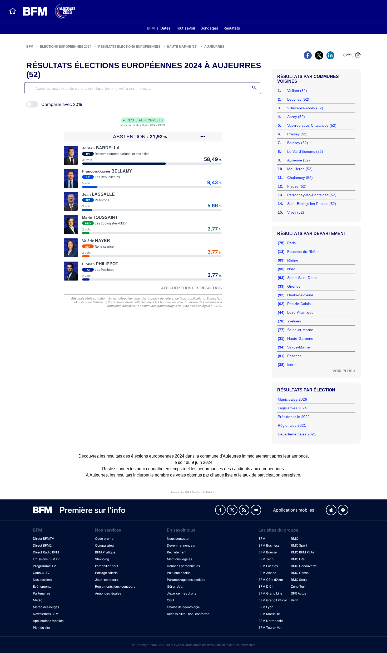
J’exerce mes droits (181, 593)
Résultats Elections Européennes (129, 46)
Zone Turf (298, 586)
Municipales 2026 (292, 399)
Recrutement (176, 552)
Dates (165, 28)
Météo (37, 600)
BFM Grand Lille (270, 593)
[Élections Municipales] (46, 11)
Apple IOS (331, 510)
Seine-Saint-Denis (302, 278)
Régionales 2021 (292, 425)
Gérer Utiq (174, 586)
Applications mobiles (48, 621)
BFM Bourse (268, 552)
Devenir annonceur (181, 545)
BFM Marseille (269, 614)
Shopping (102, 559)
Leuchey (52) (298, 99)
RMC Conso (300, 573)
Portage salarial (106, 573)
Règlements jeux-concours (115, 586)
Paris (291, 243)
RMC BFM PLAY (303, 552)
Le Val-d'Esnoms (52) (305, 151)
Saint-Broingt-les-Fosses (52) (311, 204)
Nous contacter (178, 539)
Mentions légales (179, 559)
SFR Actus (298, 593)
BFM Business (269, 545)
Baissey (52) (297, 143)
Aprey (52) (296, 117)
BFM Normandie (271, 621)
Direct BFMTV (43, 539)
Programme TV (44, 566)
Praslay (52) (297, 134)
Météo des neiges (46, 607)
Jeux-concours (106, 580)
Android (343, 510)
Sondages (209, 28)
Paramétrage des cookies (186, 580)
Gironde (294, 286)
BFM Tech (266, 559)
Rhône (292, 260)
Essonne (294, 356)
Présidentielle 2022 (294, 417)
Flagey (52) (296, 186)
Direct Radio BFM (46, 552)
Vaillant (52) (297, 91)
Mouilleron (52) (299, 169)
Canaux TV (41, 573)
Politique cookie (179, 573)
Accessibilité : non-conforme (188, 614)
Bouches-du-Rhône (303, 251)
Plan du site (41, 628)
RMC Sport (299, 545)
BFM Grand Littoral (273, 600)
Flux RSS (244, 510)
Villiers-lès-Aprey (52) (305, 108)
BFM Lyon (266, 607)
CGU (170, 600)
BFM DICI (265, 586)
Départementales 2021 (297, 434)
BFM (151, 28)
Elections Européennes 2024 (65, 46)
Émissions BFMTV (46, 559)
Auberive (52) (298, 160)
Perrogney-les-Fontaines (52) (311, 195)
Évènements (42, 586)
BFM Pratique (105, 552)
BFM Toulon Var (270, 628)
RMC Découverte (304, 566)
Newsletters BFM (45, 614)
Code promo (104, 539)
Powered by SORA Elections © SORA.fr (192, 492)
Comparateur (105, 545)
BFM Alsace (267, 573)
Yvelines (294, 321)
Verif (294, 600)
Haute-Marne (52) (182, 46)
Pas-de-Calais (299, 304)
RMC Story (299, 580)
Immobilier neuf (106, 566)
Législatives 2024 (292, 408)
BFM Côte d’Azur (271, 580)
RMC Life (298, 559)
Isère (291, 364)
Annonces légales (108, 593)
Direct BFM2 (42, 545)
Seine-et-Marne (300, 330)
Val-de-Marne (298, 347)
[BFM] (12, 11)
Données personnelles (183, 566)
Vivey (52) (295, 212)
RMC (294, 539)
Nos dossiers (42, 580)
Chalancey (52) (300, 177)
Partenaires (41, 593)
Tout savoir (185, 28)
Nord (291, 269)
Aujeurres (214, 46)
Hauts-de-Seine (300, 295)
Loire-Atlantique (300, 312)
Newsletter (256, 510)
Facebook (220, 510)
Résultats (232, 28)
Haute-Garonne (300, 338)
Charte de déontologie (183, 607)
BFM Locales (268, 566)
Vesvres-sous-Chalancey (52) (311, 125)
